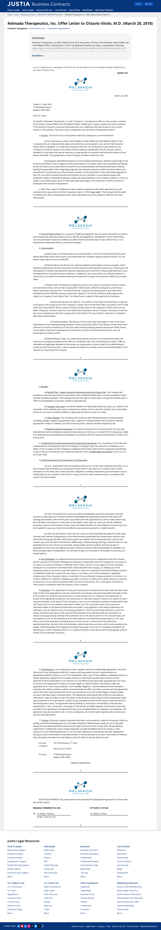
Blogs (119, 869)
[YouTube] (22, 926)
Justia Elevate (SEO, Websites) (130, 898)
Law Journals (122, 865)
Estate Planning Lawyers (18, 865)
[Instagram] (28, 926)
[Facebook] (25, 926)
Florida (47, 902)
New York (48, 905)
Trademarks (85, 905)
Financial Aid (122, 857)
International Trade (89, 865)
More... (10, 876)
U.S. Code (11, 890)
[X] (39, 926)
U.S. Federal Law (15, 883)
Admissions (122, 854)
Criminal (47, 854)
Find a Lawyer (13, 10)
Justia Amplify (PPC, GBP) (128, 902)
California (48, 898)
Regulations (12, 894)
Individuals (49, 846)
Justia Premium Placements (129, 894)
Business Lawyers (15, 854)
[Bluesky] (35, 926)
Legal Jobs (85, 886)
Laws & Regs (74, 10)
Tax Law (84, 872)
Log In (138, 4)
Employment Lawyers (16, 861)
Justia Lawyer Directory (127, 890)
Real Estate (85, 869)
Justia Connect (77, 926)
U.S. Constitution (14, 886)
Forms (16, 15)
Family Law (49, 869)
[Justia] (18, 4)
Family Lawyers (14, 869)
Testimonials (122, 909)
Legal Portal (90, 926)
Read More (37, 55)
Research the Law (44, 10)
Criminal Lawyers (15, 857)
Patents (83, 902)
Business (85, 846)
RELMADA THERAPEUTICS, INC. (50, 15)
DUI (45, 861)
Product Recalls (87, 898)
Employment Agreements (58, 28)
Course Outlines (124, 861)
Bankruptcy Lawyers (16, 850)
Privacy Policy (133, 926)
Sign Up (148, 4)
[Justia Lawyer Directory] (42, 926)
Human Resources (37, 28)
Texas (46, 909)
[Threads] (32, 926)
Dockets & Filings (15, 909)
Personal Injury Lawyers (18, 872)
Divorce (47, 857)
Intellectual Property (89, 861)
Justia (9, 15)
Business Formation (89, 850)
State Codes (49, 890)
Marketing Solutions (104, 10)
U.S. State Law (51, 883)
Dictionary (121, 850)
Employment (86, 857)
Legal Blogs (85, 890)
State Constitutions (52, 886)
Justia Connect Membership (129, 886)
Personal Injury (51, 872)
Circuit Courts (13, 902)
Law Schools (60, 10)
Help (108, 926)
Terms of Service (119, 926)
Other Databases (89, 883)
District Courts (13, 905)
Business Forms (87, 894)
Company (101, 926)
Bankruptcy (49, 850)
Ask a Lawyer (28, 10)
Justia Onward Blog (125, 905)
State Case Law (50, 894)
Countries (84, 909)
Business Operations (89, 854)
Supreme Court (14, 898)
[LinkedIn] (18, 926)
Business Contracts (28, 15)
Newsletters (88, 10)
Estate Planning (51, 865)
